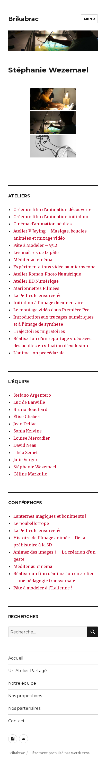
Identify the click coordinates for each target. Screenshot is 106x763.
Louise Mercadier (31, 438)
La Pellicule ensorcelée (37, 295)
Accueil (15, 658)
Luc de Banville (29, 402)
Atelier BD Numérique (36, 281)
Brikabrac (23, 19)
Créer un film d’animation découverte (52, 209)
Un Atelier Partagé (27, 670)
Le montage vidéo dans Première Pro (51, 309)
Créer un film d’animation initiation (50, 216)
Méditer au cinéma (32, 259)
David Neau (25, 445)
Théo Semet (25, 452)
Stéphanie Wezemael (34, 466)
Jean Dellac (25, 423)
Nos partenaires (24, 708)
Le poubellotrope (31, 523)
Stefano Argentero (32, 395)
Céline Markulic (30, 473)
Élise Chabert (27, 416)
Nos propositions (25, 695)
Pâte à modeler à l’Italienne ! (42, 587)
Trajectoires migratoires (39, 331)
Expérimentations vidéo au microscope (54, 266)
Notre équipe (22, 683)
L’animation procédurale (39, 352)
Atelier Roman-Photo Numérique (47, 274)
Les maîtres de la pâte (36, 252)
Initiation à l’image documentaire (48, 302)
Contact (16, 720)
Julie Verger (25, 459)
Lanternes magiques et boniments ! (49, 516)
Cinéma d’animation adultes (42, 223)
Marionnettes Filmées (36, 288)
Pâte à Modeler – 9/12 (35, 245)
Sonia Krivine (27, 430)
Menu (89, 19)
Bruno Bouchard (30, 409)
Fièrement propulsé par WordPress (59, 753)
